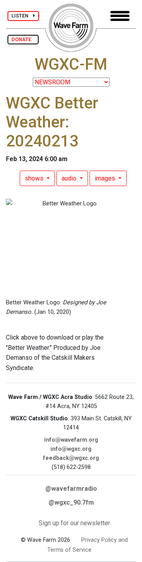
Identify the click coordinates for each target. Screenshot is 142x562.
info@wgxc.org (71, 449)
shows (35, 178)
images (106, 178)
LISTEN (22, 16)
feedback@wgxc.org (71, 458)
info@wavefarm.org (71, 440)
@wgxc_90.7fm (71, 502)
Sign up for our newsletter (74, 523)
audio (70, 178)
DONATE (23, 39)
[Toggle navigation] (120, 16)
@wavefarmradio (71, 488)
